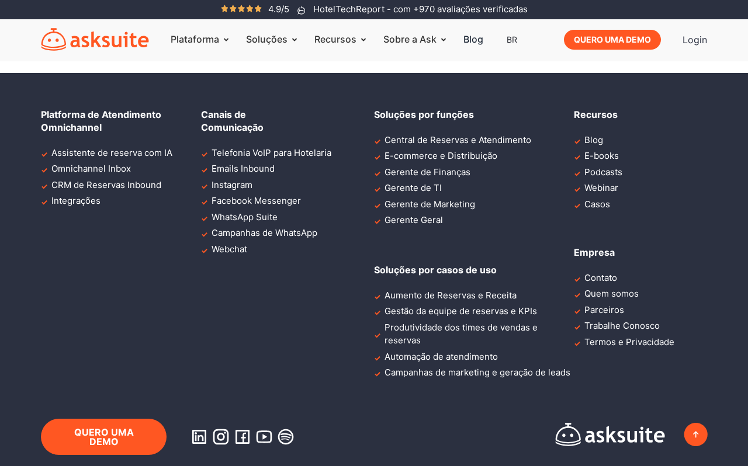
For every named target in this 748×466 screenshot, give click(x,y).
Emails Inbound (243, 168)
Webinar (601, 187)
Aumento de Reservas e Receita (451, 295)
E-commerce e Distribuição (441, 155)
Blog (473, 39)
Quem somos (611, 293)
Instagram (232, 184)
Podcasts (603, 172)
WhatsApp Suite (245, 216)
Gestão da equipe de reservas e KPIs (461, 311)
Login (695, 40)
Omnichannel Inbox (91, 168)
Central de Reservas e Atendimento (458, 139)
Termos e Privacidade (629, 341)
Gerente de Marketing (430, 204)
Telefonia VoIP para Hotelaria (271, 152)
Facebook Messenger (256, 200)
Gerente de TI (413, 187)
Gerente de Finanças (427, 172)
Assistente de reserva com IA (111, 152)
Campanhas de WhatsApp (264, 232)
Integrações (76, 200)
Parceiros (604, 309)
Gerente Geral (414, 219)
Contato (600, 277)
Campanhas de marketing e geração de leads (477, 372)
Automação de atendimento (441, 356)
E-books (601, 155)
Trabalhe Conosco (622, 325)
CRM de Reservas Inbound (106, 184)
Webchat (229, 249)
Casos (597, 204)
